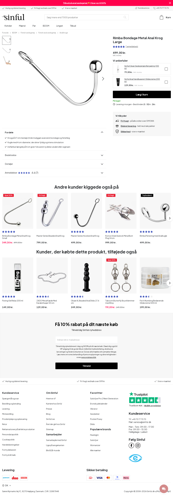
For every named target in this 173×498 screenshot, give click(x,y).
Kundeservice (143, 8)
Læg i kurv (142, 94)
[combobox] (83, 17)
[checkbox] (166, 69)
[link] (5, 32)
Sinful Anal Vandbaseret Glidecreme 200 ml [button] (142, 80)
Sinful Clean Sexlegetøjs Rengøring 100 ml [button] (141, 67)
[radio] (114, 47)
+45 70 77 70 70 (162, 8)
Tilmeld (87, 365)
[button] (170, 3)
